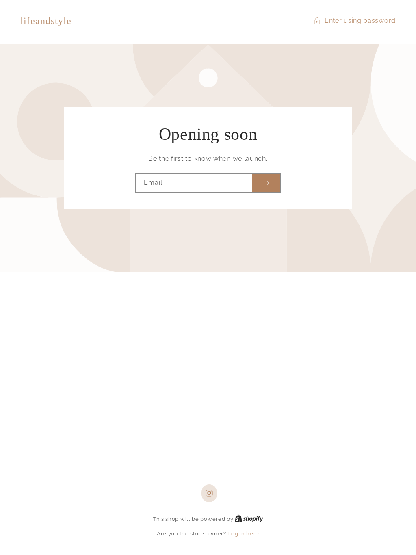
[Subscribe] (266, 183)
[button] (354, 21)
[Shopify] (249, 519)
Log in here (243, 534)
